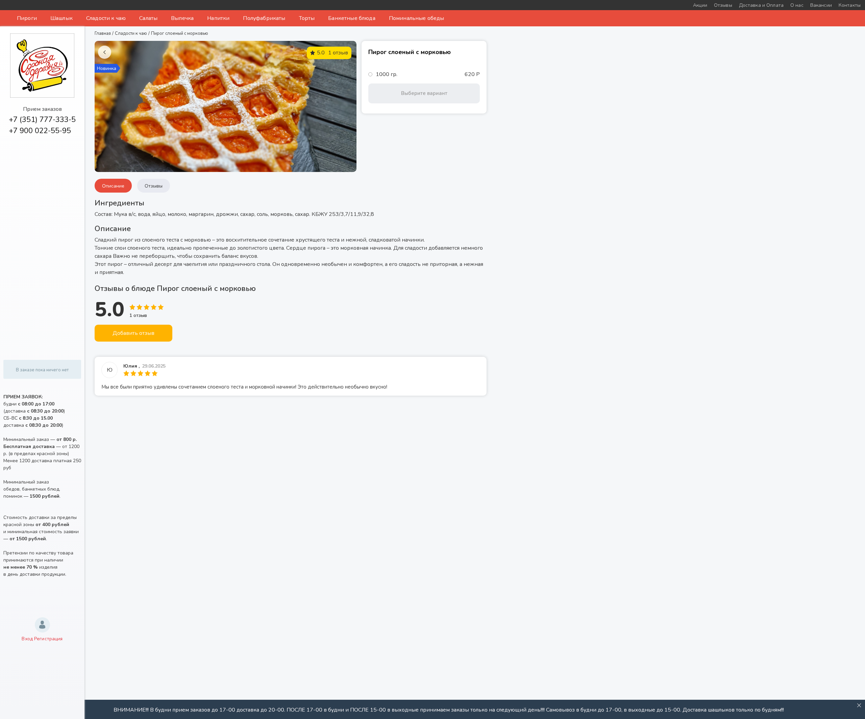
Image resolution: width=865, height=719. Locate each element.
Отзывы (154, 186)
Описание (113, 186)
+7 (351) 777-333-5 (42, 120)
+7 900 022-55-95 (40, 131)
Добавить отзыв (133, 333)
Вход (27, 639)
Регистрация (48, 639)
